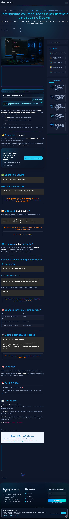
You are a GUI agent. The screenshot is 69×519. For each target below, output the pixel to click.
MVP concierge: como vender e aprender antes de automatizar (59, 115)
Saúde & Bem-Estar (57, 67)
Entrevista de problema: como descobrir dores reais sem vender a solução (60, 106)
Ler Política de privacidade (10, 515)
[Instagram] (39, 508)
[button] (66, 3)
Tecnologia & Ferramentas (15, 10)
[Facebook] (36, 508)
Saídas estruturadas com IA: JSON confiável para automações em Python (59, 125)
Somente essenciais (54, 513)
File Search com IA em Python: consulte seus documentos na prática (59, 87)
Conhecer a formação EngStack (33, 158)
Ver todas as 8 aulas (37, 99)
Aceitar (63, 513)
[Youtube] (43, 508)
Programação (26, 10)
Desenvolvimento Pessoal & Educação (58, 53)
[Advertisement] (22, 76)
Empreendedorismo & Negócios (57, 58)
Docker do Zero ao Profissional (22, 91)
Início (6, 10)
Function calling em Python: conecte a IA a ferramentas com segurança (60, 97)
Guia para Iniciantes (57, 62)
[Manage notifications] (66, 516)
